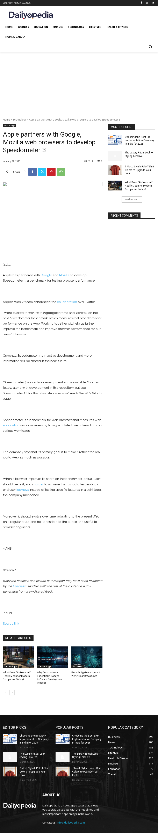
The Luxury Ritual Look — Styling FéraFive (34, 755)
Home (6, 119)
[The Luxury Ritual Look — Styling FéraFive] (115, 156)
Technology (19, 119)
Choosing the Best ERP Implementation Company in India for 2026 (139, 140)
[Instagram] (147, 3)
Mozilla (64, 275)
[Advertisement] (79, 82)
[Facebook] (141, 3)
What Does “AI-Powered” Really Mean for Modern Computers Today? (16, 676)
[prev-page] (5, 692)
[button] (150, 47)
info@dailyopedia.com (71, 822)
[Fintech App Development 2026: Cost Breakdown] (86, 657)
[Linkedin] (152, 3)
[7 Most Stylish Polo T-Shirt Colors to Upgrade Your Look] (115, 170)
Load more (130, 199)
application (11, 425)
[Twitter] (42, 172)
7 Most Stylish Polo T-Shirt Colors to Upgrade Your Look (139, 170)
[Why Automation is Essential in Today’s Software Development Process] (52, 657)
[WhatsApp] (61, 172)
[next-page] (12, 692)
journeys (22, 490)
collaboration (67, 302)
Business (19, 586)
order (39, 484)
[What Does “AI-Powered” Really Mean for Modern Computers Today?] (18, 657)
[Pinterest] (51, 172)
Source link (11, 623)
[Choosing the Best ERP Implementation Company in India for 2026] (115, 140)
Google (46, 275)
